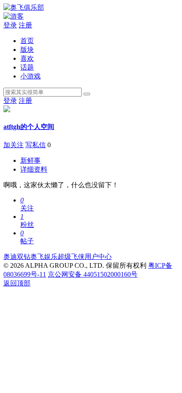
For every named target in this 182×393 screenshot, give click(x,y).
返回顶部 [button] (16, 283)
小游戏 (30, 76)
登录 (10, 25)
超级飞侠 (71, 256)
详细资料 (33, 169)
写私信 (35, 144)
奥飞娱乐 (44, 256)
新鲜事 (30, 160)
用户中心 (98, 256)
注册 (25, 25)
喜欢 (27, 58)
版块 (27, 49)
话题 (27, 67)
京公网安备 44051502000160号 (93, 274)
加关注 (13, 144)
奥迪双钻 (16, 256)
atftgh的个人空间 (28, 126)
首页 (27, 40)
